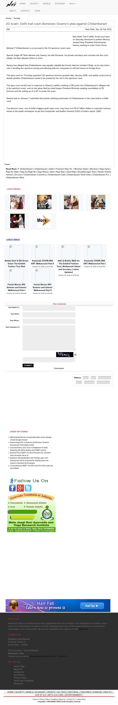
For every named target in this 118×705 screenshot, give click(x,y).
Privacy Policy (20, 678)
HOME (23, 3)
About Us (18, 669)
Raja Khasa (43, 172)
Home (8, 18)
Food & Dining (103, 382)
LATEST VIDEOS (13, 240)
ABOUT (12, 11)
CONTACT (25, 11)
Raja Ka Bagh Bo (28, 172)
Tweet (7, 164)
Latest (85, 377)
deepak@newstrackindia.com (42, 656)
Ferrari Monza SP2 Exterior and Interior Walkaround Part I (16, 287)
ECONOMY (60, 3)
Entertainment (104, 377)
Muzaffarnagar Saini (87, 172)
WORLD (47, 3)
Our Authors (19, 675)
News (93, 377)
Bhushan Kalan (81, 169)
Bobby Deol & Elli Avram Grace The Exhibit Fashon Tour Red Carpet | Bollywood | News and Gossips (16, 266)
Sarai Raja (71, 172)
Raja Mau (60, 172)
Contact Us (19, 672)
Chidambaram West (15, 177)
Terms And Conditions (24, 680)
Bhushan (94, 169)
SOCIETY (34, 3)
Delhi (51, 169)
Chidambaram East (56, 174)
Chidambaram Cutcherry (35, 174)
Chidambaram (41, 169)
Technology (89, 382)
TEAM (37, 11)
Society (17, 18)
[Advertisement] (38, 38)
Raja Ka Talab (12, 172)
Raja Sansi (105, 169)
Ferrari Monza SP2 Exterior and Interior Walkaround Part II (42, 287)
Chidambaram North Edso (79, 174)
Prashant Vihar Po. (64, 169)
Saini (52, 172)
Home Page (19, 666)
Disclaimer (18, 683)
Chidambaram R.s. (101, 174)
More (72, 3)
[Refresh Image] (75, 354)
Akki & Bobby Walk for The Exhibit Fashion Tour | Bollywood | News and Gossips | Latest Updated (68, 266)
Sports (79, 382)
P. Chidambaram (25, 169)
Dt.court (18, 174)
